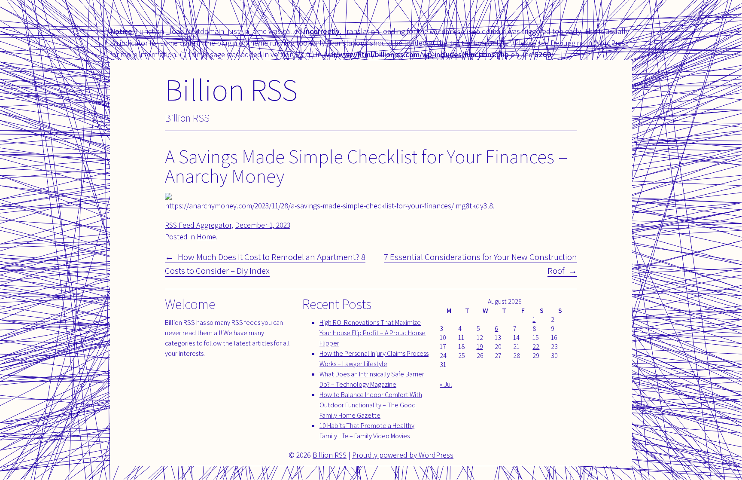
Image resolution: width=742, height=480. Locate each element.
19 (480, 346)
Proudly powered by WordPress (402, 455)
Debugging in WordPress (589, 43)
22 (535, 346)
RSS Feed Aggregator (198, 225)
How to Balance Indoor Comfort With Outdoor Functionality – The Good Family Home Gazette (370, 405)
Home (206, 237)
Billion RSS (231, 89)
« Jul (446, 384)
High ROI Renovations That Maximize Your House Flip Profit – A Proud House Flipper (372, 333)
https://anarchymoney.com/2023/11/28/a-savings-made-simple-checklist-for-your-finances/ (309, 206)
